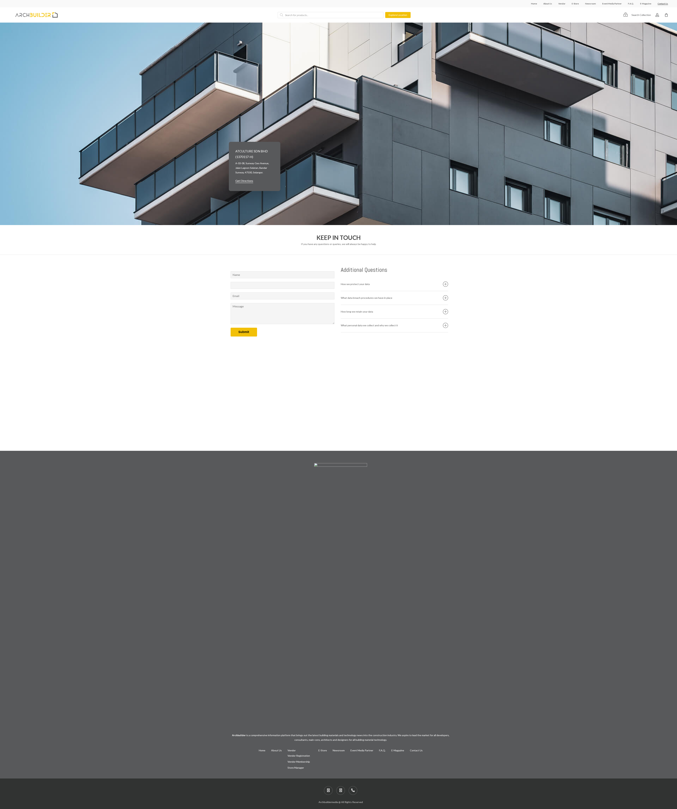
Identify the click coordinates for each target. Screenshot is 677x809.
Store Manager (296, 767)
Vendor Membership (299, 761)
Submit (243, 332)
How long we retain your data (357, 311)
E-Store (322, 750)
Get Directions (244, 180)
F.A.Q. (382, 750)
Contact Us (416, 750)
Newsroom (339, 750)
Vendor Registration (299, 755)
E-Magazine (397, 750)
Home (262, 750)
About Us (276, 750)
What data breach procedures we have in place (366, 297)
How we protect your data (355, 284)
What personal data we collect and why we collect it (369, 325)
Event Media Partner (361, 750)
